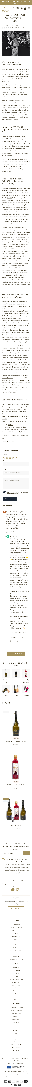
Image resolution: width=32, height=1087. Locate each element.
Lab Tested (16, 1022)
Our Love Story (16, 924)
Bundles (16, 976)
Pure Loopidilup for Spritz (16, 979)
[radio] (4, 457)
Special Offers (16, 982)
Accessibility (20, 1063)
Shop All (16, 999)
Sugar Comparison (16, 1013)
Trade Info (16, 945)
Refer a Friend (16, 936)
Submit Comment (10, 499)
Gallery (16, 939)
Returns (16, 1042)
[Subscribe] (26, 853)
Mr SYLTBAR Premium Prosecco (11, 350)
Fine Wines (16, 973)
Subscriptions (16, 1048)
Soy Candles (16, 994)
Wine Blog (16, 956)
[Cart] (25, 8)
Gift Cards (16, 991)
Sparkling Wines (16, 970)
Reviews (16, 933)
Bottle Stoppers (16, 988)
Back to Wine (17, 653)
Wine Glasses (16, 985)
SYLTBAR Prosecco (18, 268)
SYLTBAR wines (6, 323)
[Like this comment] (7, 532)
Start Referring (16, 908)
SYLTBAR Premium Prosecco (12, 357)
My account (16, 1050)
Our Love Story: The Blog (16, 959)
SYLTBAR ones (14, 332)
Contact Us (16, 1030)
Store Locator (16, 930)
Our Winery (16, 1016)
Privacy (13, 1063)
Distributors (16, 948)
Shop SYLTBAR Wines (8, 442)
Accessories (16, 997)
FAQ (16, 1033)
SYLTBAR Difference (16, 927)
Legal (8, 1063)
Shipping (16, 1039)
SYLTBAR (4, 139)
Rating (5, 455)
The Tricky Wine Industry (16, 1007)
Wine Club (16, 967)
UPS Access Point (16, 1045)
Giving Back (16, 942)
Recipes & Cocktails (15, 951)
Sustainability (16, 1019)
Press (16, 954)
